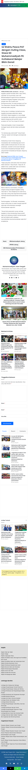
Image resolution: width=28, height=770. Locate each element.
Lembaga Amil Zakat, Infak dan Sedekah (10, 698)
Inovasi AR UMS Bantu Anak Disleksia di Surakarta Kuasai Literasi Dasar (18, 438)
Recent (13, 431)
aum (5, 241)
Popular (4, 431)
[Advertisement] (14, 23)
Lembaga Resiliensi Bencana (8, 696)
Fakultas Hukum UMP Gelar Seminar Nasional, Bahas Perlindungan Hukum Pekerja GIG (20, 346)
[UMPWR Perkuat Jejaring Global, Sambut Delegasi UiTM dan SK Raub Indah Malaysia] (21, 357)
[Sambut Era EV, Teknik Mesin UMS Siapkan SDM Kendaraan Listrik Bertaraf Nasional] (6, 467)
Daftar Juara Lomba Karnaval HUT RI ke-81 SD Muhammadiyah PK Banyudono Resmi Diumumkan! (18, 477)
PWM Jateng (14, 244)
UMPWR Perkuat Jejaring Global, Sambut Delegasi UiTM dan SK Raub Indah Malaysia (20, 365)
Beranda (5, 40)
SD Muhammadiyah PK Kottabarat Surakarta (14, 248)
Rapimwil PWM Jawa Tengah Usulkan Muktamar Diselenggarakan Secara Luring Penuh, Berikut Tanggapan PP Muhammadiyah (13, 158)
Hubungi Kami (10, 759)
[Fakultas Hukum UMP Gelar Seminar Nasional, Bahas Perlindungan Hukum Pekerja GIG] (21, 338)
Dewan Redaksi (20, 757)
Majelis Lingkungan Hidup (7, 655)
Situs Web (3, 416)
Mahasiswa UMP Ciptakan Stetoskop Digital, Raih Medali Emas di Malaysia (18, 446)
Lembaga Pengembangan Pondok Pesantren (12, 687)
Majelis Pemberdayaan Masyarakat (9, 668)
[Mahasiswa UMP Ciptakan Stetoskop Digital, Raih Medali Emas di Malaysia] (6, 447)
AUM (9, 40)
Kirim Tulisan (18, 759)
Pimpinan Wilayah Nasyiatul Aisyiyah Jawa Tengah (13, 731)
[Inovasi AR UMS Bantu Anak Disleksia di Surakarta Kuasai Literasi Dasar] (6, 438)
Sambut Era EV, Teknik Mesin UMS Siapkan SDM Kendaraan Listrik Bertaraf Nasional (18, 467)
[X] (14, 278)
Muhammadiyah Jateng (17, 241)
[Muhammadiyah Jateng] (14, 5)
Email (3, 409)
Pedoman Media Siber (10, 757)
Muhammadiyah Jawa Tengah (14, 266)
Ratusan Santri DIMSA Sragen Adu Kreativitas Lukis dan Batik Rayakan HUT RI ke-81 (7, 346)
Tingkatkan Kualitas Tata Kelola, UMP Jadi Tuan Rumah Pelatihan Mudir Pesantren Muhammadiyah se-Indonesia (20, 537)
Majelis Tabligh (4, 654)
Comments (23, 431)
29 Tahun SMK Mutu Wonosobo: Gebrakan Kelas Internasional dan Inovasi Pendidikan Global (6, 365)
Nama (3, 403)
